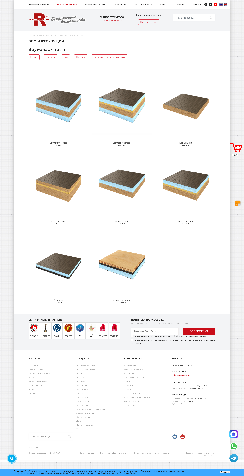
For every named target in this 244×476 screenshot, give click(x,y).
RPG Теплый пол (83, 385)
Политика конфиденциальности (114, 453)
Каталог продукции (66, 4)
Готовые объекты (132, 393)
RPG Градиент (82, 397)
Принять (225, 472)
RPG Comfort (122, 221)
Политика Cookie (128, 473)
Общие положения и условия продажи (151, 453)
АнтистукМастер (121, 300)
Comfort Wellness (58, 143)
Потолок (50, 57)
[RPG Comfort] (122, 184)
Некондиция (129, 405)
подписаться (199, 331)
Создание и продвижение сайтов (200, 453)
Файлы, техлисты (131, 401)
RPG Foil (80, 393)
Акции (162, 4)
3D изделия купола (85, 413)
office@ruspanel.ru (182, 375)
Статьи (127, 381)
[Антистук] (58, 262)
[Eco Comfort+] (58, 184)
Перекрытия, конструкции (109, 57)
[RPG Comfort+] (185, 184)
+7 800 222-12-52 (111, 17)
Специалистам (119, 4)
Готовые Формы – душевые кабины (92, 409)
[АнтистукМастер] (122, 262)
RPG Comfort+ (185, 221)
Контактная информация (148, 15)
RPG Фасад (81, 381)
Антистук (58, 300)
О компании (178, 4)
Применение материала (39, 4)
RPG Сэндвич (82, 389)
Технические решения (134, 377)
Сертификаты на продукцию (137, 397)
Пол (65, 57)
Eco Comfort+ (58, 221)
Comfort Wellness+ (122, 143)
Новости (32, 377)
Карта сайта (34, 447)
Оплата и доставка (143, 4)
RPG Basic (80, 373)
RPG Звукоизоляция (85, 366)
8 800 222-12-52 (181, 371)
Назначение (129, 373)
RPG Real (80, 377)
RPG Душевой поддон (86, 370)
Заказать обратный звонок (111, 20)
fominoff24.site (209, 455)
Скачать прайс (148, 22)
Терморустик (82, 405)
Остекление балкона (133, 370)
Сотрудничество (36, 370)
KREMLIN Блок (82, 401)
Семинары (129, 385)
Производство (35, 385)
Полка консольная (84, 425)
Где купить (196, 4)
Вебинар (128, 389)
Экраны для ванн (84, 429)
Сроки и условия (88, 453)
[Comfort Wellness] (58, 105)
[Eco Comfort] (185, 105)
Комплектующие (83, 417)
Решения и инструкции (95, 4)
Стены (34, 57)
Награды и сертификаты (39, 381)
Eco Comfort (185, 143)
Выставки (33, 393)
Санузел (81, 57)
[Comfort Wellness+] (122, 105)
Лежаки (79, 421)
